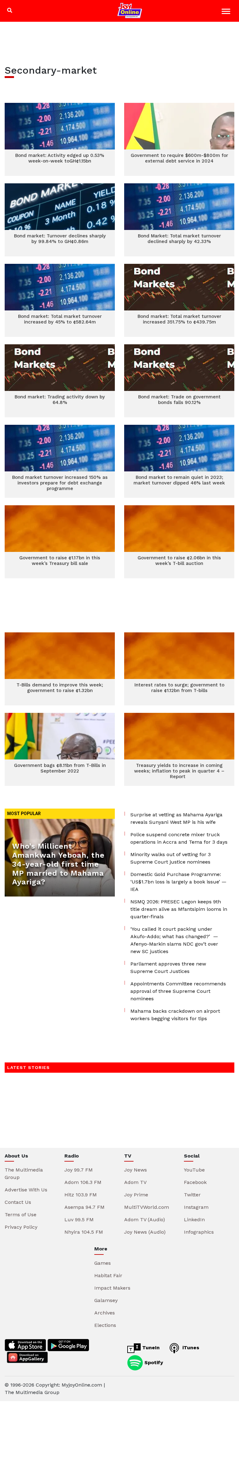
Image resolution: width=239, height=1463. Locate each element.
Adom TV (135, 1182)
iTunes (190, 1348)
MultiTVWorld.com (146, 1207)
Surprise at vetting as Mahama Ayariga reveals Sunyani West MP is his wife (176, 818)
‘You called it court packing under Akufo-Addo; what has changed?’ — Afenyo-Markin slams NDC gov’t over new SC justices (174, 940)
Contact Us (18, 1202)
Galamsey (106, 1300)
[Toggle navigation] (226, 12)
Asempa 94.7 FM (84, 1207)
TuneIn (150, 1348)
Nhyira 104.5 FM (83, 1232)
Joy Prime (136, 1195)
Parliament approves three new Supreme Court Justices (168, 967)
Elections (105, 1325)
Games (102, 1263)
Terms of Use (20, 1215)
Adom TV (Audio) (144, 1219)
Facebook (195, 1182)
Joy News (135, 1170)
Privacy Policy (21, 1227)
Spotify (153, 1362)
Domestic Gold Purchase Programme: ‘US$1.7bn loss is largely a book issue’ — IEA (178, 881)
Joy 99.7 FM (78, 1170)
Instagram (196, 1207)
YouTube (194, 1170)
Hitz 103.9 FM (80, 1195)
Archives (104, 1313)
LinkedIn (194, 1219)
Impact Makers (112, 1288)
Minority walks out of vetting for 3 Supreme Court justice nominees (170, 858)
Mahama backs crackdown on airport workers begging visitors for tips (175, 1014)
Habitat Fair (108, 1275)
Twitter (192, 1195)
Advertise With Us (26, 1190)
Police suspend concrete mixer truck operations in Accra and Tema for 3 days (178, 838)
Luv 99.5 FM (79, 1219)
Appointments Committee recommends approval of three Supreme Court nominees (178, 991)
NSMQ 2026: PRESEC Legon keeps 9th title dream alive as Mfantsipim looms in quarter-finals (178, 909)
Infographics (199, 1232)
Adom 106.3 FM (82, 1182)
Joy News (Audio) (145, 1232)
